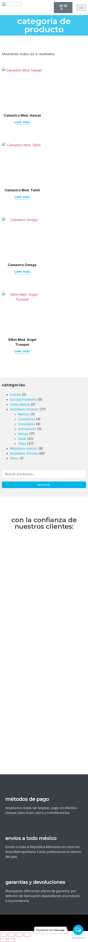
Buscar (44, 484)
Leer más (22, 122)
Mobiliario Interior (23, 448)
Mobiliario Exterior (24, 409)
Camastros (26, 419)
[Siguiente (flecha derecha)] (11, 940)
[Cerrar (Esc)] (27, 934)
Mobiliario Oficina (23, 453)
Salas (22, 439)
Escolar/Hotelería (23, 399)
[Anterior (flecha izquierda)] (3, 940)
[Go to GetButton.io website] (78, 937)
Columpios (26, 424)
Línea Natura (20, 404)
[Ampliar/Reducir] (3, 934)
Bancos (23, 414)
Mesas (23, 434)
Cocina (15, 394)
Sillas (22, 443)
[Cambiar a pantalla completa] (11, 934)
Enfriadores (27, 429)
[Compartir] (19, 934)
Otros (14, 458)
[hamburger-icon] (81, 8)
